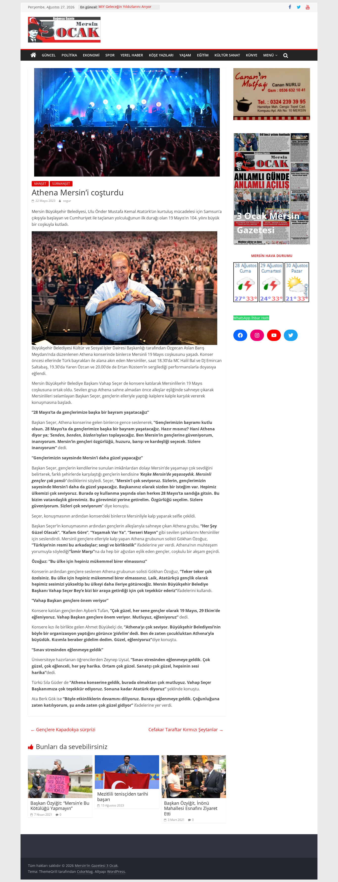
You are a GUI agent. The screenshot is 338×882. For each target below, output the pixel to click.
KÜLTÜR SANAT (227, 55)
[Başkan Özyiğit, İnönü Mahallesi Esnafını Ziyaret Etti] (194, 758)
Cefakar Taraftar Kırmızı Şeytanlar (185, 729)
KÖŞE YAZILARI (161, 55)
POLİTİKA (69, 55)
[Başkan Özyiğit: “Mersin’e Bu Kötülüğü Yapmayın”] (60, 758)
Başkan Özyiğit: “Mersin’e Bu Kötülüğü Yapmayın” (59, 805)
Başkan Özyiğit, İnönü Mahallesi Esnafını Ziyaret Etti (190, 808)
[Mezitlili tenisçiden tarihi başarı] (127, 758)
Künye (251, 55)
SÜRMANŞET (61, 184)
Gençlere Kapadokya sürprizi (63, 729)
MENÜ (268, 55)
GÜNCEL (49, 55)
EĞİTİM (203, 55)
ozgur (67, 201)
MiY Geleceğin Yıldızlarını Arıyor (124, 7)
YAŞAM (185, 55)
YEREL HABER (132, 55)
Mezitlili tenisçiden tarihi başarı (122, 796)
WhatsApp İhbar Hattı (251, 317)
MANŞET (40, 184)
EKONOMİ (91, 55)
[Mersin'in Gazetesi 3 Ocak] (33, 55)
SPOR (110, 55)
